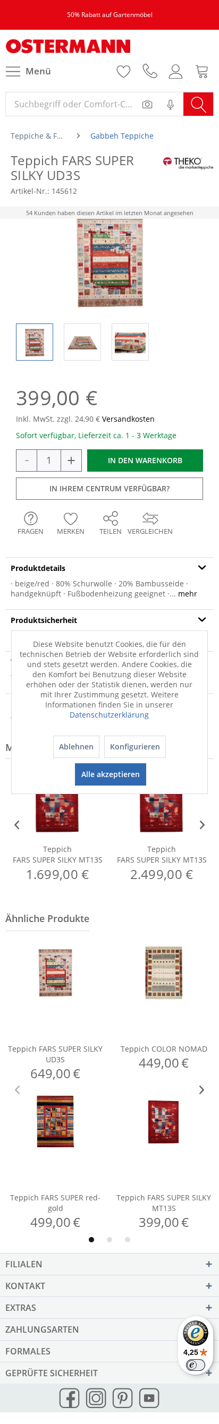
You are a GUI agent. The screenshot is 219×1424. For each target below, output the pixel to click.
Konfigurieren (135, 746)
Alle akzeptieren (110, 774)
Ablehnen (76, 746)
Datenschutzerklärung (109, 715)
